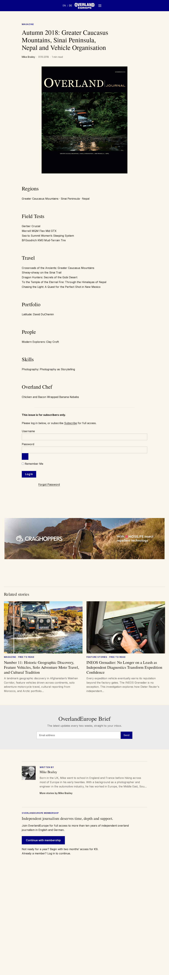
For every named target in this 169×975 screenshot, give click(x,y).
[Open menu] (99, 5)
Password (28, 444)
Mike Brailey (28, 56)
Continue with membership (43, 840)
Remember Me (33, 463)
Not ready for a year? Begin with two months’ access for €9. (60, 849)
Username (28, 431)
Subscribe (70, 423)
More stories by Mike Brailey (56, 793)
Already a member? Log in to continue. (46, 853)
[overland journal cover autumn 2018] (84, 119)
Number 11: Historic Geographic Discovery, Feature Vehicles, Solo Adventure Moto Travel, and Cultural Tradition (41, 667)
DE (70, 5)
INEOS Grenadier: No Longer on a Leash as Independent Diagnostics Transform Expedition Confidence (124, 667)
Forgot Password (49, 484)
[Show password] (25, 456)
